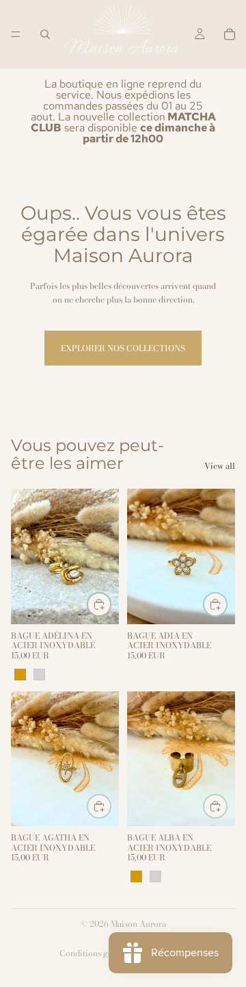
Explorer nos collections (123, 348)
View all (219, 465)
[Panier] (230, 34)
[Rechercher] (45, 34)
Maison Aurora (138, 923)
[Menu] (15, 34)
